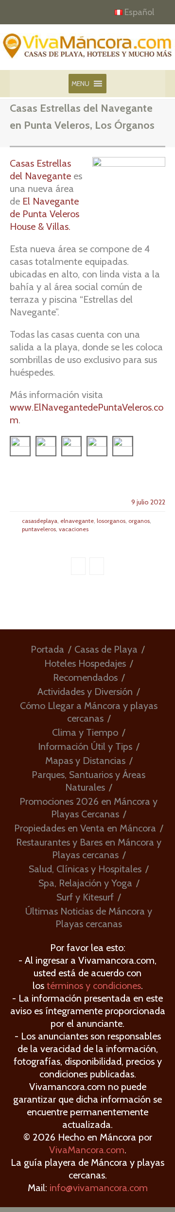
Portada (47, 649)
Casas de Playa (106, 649)
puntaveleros (39, 529)
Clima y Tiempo (85, 732)
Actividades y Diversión (85, 691)
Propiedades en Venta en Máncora (85, 828)
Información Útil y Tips (85, 746)
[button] (80, 83)
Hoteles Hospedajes (85, 663)
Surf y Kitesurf (85, 897)
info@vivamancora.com (99, 1188)
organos (139, 520)
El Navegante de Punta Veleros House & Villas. (44, 213)
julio (143, 502)
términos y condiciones (94, 985)
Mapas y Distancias (85, 760)
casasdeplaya (39, 520)
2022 (157, 502)
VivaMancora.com (86, 1150)
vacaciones (73, 529)
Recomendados (85, 677)
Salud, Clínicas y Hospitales (85, 869)
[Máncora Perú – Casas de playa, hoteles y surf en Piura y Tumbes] (87, 50)
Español (139, 12)
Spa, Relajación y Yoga (85, 883)
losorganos (111, 520)
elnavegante (77, 520)
